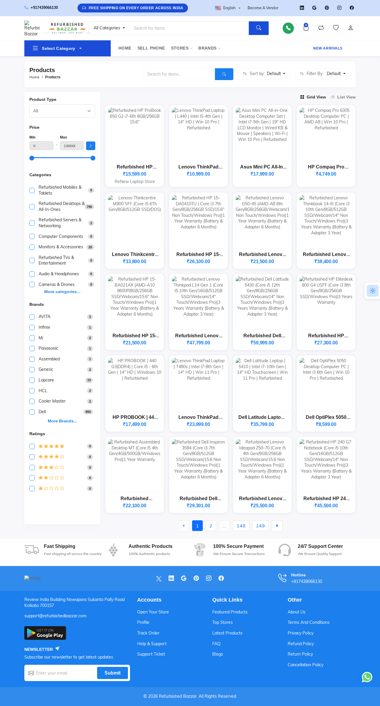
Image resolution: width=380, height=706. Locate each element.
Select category (58, 48)
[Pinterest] (327, 8)
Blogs (217, 654)
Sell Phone (151, 48)
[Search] (259, 28)
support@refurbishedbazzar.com (55, 615)
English (229, 7)
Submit (112, 672)
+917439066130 (44, 8)
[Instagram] (339, 8)
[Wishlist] (336, 28)
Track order (148, 633)
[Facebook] (352, 8)
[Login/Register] (351, 28)
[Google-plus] (314, 8)
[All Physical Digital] (62, 111)
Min (32, 137)
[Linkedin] (302, 8)
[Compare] (321, 28)
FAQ (216, 643)
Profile (143, 622)
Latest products (227, 633)
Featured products (230, 612)
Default (274, 73)
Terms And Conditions (309, 622)
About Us (296, 612)
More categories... (62, 291)
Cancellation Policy (305, 664)
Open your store (153, 612)
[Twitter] (289, 8)
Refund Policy (301, 643)
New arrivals (328, 48)
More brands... (62, 421)
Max (63, 137)
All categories (107, 28)
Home (125, 48)
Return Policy (300, 654)
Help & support (152, 643)
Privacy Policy (301, 633)
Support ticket (151, 654)
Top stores (222, 622)
